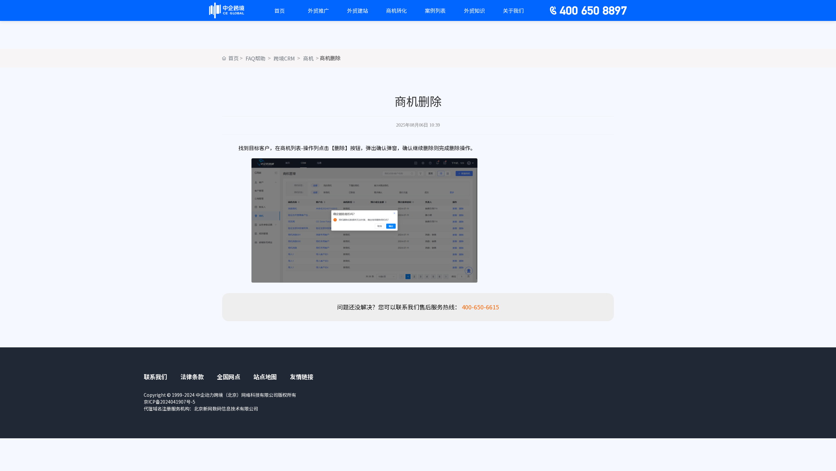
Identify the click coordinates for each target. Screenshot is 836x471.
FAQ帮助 (255, 58)
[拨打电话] (553, 10)
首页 (279, 10)
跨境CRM (284, 58)
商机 (308, 58)
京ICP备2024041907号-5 (169, 401)
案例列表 (435, 10)
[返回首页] (226, 9)
